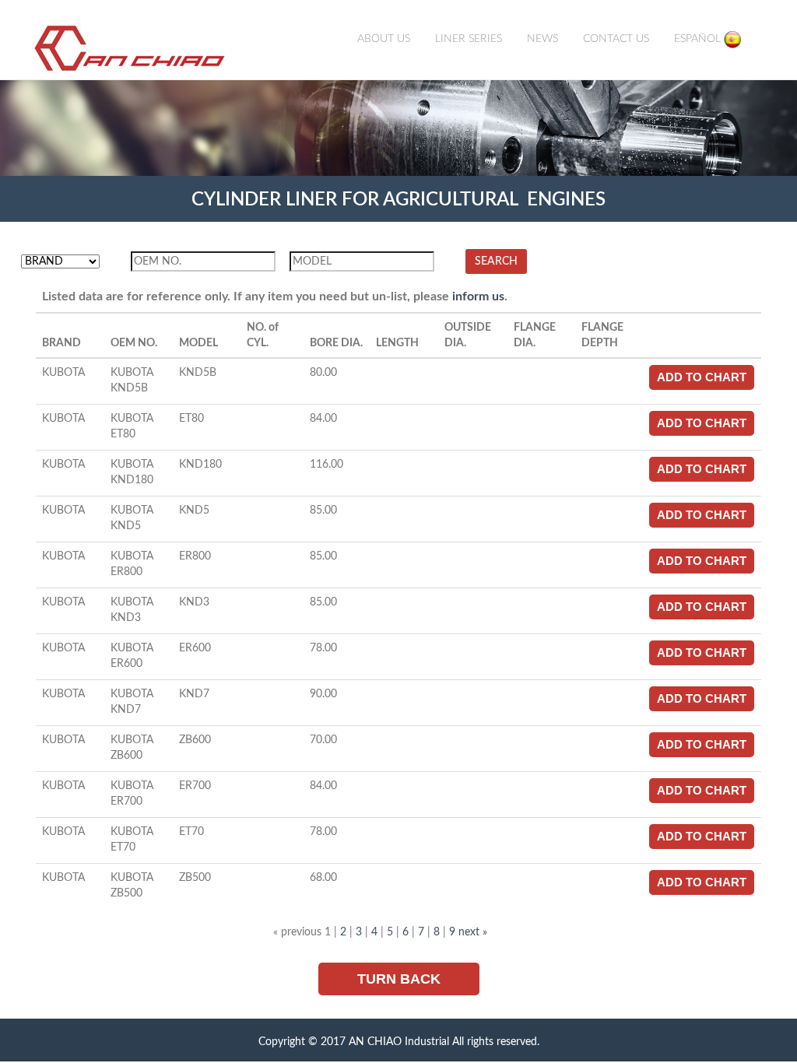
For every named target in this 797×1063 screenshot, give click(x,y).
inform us (478, 296)
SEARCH (496, 261)
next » (472, 932)
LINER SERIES (468, 38)
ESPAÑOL (699, 38)
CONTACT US (616, 38)
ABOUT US (383, 38)
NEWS (542, 38)
